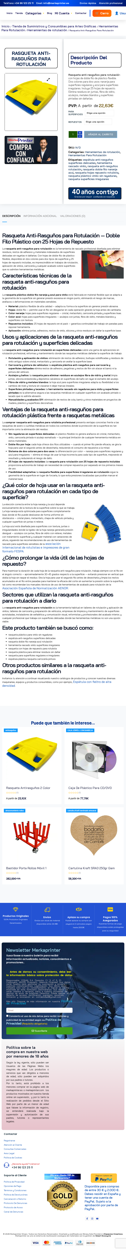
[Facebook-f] (87, 1218)
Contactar (81, 13)
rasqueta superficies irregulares (88, 179)
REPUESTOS (75, 122)
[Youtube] (97, 1218)
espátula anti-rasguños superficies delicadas (90, 161)
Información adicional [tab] (40, 216)
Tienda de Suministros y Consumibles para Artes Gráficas (54, 26)
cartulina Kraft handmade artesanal (82, 811)
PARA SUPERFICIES (75, 113)
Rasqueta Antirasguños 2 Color (28, 788)
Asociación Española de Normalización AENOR (35, 588)
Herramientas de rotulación (47, 30)
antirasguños (10, 730)
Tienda (19, 13)
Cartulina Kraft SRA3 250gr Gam (91, 868)
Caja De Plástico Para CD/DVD (90, 788)
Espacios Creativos (113, 1234)
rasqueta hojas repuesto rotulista (96, 172)
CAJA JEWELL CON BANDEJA (80, 730)
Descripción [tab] (11, 216)
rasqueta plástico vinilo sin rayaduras (92, 176)
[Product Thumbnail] (48, 79)
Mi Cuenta (63, 13)
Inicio (9, 13)
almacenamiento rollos (14, 811)
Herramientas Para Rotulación (87, 155)
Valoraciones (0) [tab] (72, 216)
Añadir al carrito (100, 134)
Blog (49, 13)
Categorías (35, 13)
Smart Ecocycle (103, 1236)
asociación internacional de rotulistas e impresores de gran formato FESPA (35, 547)
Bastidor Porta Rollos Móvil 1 (26, 868)
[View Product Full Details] (32, 781)
